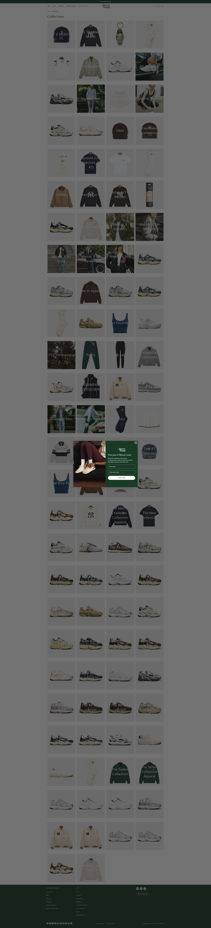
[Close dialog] (136, 443)
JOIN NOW (121, 478)
